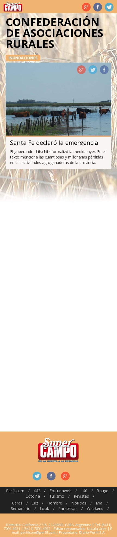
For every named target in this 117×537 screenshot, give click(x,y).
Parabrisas (68, 508)
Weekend (95, 508)
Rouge (102, 490)
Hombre (54, 503)
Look (44, 508)
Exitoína (33, 496)
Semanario (21, 508)
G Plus (86, 7)
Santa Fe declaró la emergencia (54, 142)
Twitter (109, 7)
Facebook (97, 7)
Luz (35, 503)
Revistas (81, 496)
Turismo (56, 496)
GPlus (81, 69)
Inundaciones (23, 57)
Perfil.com (15, 490)
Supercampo (13, 6)
